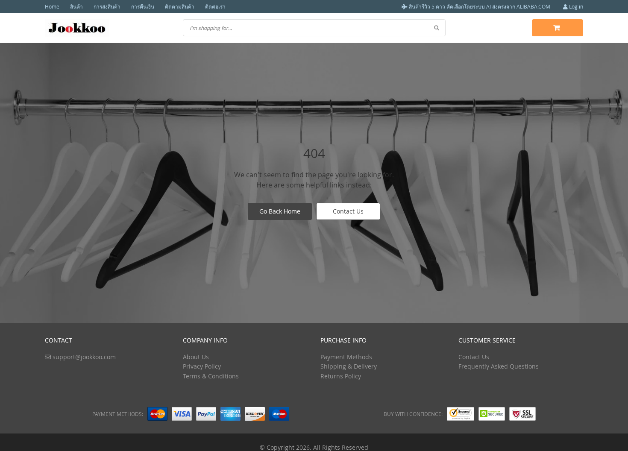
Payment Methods (346, 357)
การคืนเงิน (142, 6)
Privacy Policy (202, 366)
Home (52, 6)
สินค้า (76, 6)
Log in (575, 6)
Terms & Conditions (211, 376)
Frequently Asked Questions (498, 366)
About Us (196, 357)
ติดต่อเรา (215, 6)
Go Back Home (279, 211)
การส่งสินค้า (107, 6)
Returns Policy (340, 376)
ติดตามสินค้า (179, 6)
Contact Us (348, 211)
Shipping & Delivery (348, 366)
